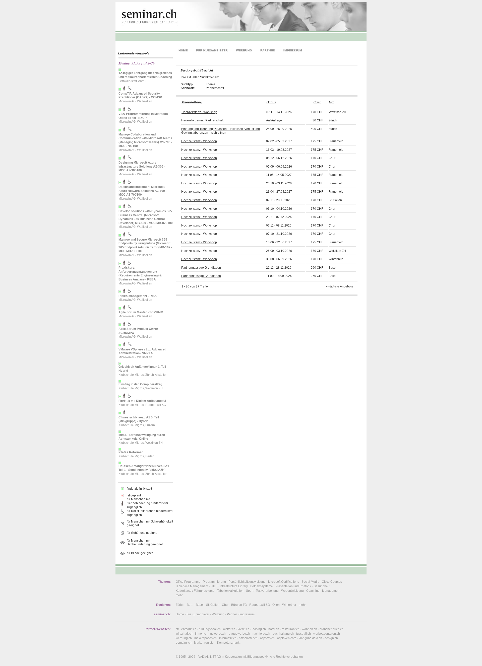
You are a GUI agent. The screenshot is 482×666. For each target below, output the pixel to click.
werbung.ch (184, 638)
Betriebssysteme (261, 586)
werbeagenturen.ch (326, 633)
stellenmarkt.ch (186, 629)
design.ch (331, 638)
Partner (232, 614)
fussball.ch (303, 633)
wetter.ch (229, 629)
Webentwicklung (292, 591)
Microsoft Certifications (283, 581)
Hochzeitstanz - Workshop (199, 112)
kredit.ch (243, 629)
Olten (276, 605)
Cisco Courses (332, 581)
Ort (331, 102)
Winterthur (289, 605)
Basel (200, 605)
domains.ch (184, 642)
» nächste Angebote (339, 286)
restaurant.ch (290, 629)
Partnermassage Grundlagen (201, 267)
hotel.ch (273, 629)
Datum (271, 102)
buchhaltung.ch (283, 633)
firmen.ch (201, 633)
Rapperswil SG (259, 605)
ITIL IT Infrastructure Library (229, 586)
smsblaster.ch (248, 638)
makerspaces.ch (205, 638)
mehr (179, 595)
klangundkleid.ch (310, 638)
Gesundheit (321, 586)
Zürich (180, 605)
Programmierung (214, 581)
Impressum (247, 614)
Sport (249, 591)
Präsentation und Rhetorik (293, 586)
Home (180, 614)
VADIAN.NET (207, 656)
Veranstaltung (192, 102)
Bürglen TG (239, 605)
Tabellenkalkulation (230, 591)
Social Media (310, 581)
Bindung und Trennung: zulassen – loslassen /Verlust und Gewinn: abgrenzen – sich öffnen (220, 131)
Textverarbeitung (267, 591)
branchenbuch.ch (331, 629)
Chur (225, 605)
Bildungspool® (257, 656)
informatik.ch (227, 638)
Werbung (218, 614)
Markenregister (204, 642)
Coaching (313, 591)
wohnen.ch (309, 629)
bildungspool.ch (210, 629)
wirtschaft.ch (184, 633)
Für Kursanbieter (198, 614)
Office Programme (188, 581)
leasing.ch (259, 629)
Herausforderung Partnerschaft (202, 120)
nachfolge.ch (261, 633)
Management (331, 591)
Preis (317, 102)
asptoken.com (286, 638)
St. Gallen (212, 605)
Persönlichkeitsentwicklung (247, 581)
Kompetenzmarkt (228, 642)
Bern (190, 605)
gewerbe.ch (218, 633)
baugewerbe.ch (239, 633)
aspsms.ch (267, 638)
